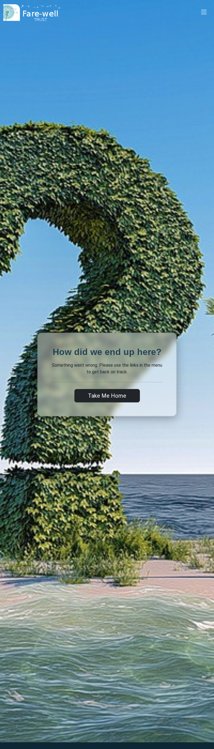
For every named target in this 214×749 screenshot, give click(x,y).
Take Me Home (107, 395)
